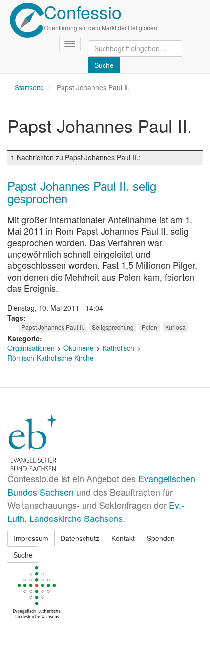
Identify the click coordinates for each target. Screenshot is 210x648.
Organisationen (31, 348)
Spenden (161, 538)
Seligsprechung (113, 327)
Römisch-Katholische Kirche (50, 358)
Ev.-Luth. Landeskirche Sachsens (95, 511)
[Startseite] (26, 20)
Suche (23, 555)
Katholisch (118, 348)
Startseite (29, 87)
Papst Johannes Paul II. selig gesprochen (81, 192)
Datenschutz (80, 538)
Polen (149, 327)
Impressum (31, 538)
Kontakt (123, 538)
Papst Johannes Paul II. (52, 327)
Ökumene (78, 348)
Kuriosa (175, 327)
